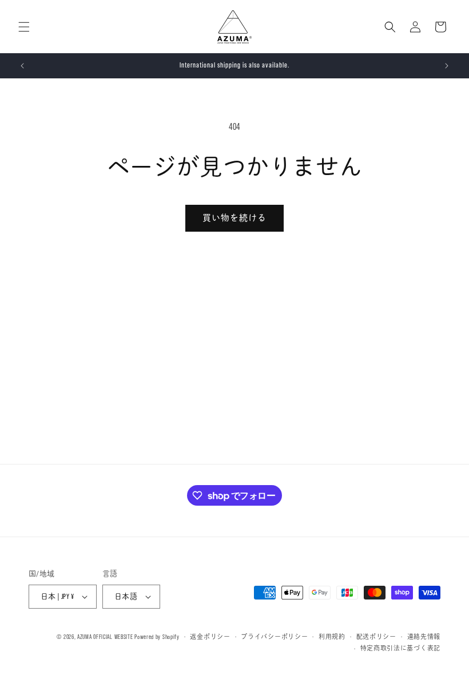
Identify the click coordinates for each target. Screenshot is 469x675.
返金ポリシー (210, 636)
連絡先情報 (424, 636)
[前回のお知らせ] (22, 65)
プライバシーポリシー (274, 636)
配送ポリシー (376, 636)
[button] (24, 26)
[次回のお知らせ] (446, 65)
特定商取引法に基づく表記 (400, 648)
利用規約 (332, 636)
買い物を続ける (234, 218)
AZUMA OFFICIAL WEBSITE (105, 636)
